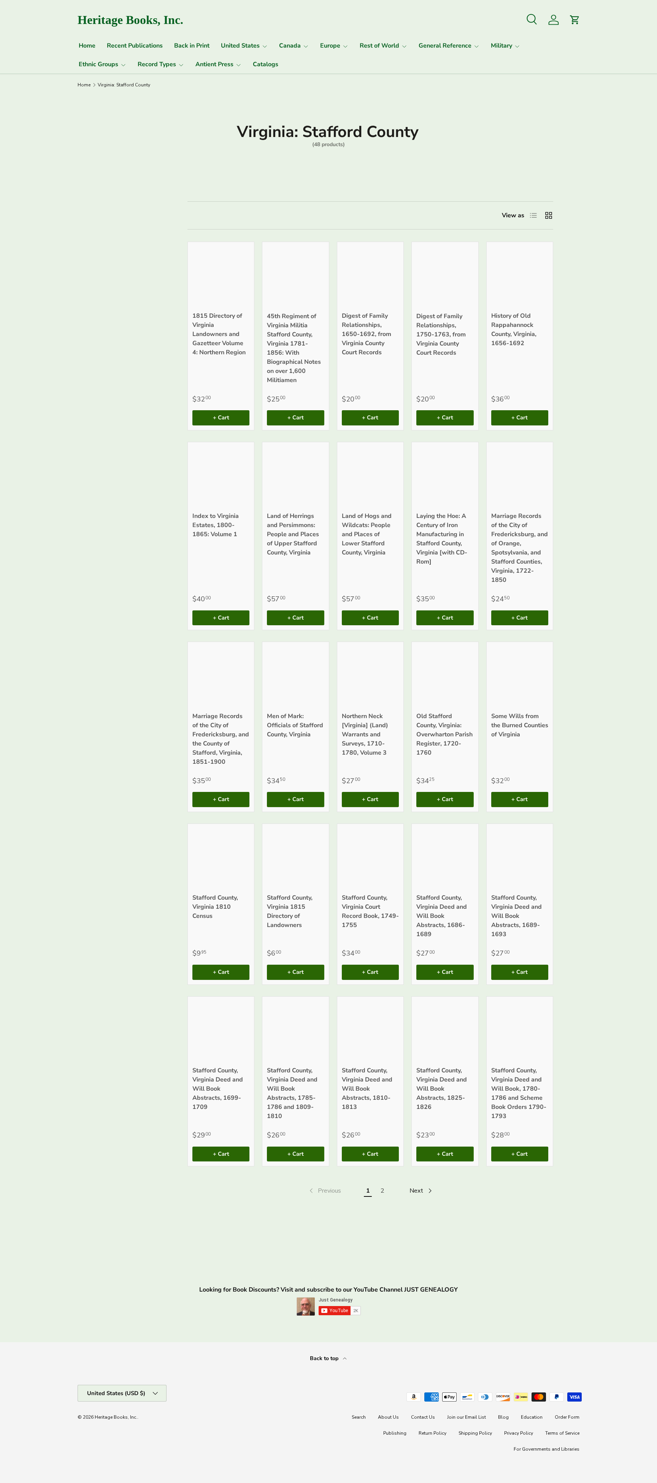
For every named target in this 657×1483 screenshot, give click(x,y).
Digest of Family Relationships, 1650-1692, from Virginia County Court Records (366, 334)
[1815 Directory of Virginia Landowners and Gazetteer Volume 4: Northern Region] (220, 275)
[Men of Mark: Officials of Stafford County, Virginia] (295, 675)
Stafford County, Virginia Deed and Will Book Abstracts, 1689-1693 (516, 916)
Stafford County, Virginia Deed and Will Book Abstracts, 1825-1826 (441, 1088)
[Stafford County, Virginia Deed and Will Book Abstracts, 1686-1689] (444, 857)
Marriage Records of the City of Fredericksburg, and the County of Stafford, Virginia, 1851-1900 (220, 739)
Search (359, 1417)
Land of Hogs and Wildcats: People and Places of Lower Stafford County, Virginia (367, 534)
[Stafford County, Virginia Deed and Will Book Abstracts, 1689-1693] (519, 857)
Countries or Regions (99, 211)
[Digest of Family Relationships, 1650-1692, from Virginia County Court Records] (370, 275)
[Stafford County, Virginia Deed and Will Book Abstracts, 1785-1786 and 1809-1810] (295, 1029)
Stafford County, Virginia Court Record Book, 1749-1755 (370, 911)
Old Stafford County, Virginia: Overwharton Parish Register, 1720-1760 (444, 734)
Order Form (567, 1417)
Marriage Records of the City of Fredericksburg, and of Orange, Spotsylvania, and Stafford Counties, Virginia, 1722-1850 (519, 548)
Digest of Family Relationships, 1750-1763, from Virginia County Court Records (441, 334)
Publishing (394, 1433)
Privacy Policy (518, 1433)
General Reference (445, 45)
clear (147, 248)
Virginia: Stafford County (124, 85)
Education (532, 1417)
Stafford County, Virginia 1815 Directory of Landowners (290, 911)
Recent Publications (135, 45)
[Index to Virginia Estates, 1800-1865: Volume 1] (220, 475)
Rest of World (379, 45)
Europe (330, 45)
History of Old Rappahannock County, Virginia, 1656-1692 (513, 329)
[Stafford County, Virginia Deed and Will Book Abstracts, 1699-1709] (220, 1029)
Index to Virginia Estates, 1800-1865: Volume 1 (215, 525)
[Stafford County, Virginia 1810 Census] (220, 857)
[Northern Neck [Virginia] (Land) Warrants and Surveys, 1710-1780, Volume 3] (370, 675)
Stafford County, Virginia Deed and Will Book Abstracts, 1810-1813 (367, 1088)
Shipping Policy (475, 1433)
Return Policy (432, 1433)
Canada (290, 45)
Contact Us (423, 1417)
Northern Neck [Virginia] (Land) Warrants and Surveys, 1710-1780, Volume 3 (365, 734)
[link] (324, 1190)
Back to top (325, 1358)
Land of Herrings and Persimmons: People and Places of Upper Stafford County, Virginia (293, 534)
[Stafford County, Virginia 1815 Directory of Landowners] (295, 857)
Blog (503, 1417)
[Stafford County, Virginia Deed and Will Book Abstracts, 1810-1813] (370, 1029)
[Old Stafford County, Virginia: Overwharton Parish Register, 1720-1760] (444, 675)
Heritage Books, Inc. (116, 1417)
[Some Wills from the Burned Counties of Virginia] (519, 675)
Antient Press (214, 64)
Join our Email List (466, 1417)
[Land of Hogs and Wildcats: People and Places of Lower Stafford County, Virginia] (370, 475)
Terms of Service (562, 1433)
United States (240, 45)
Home (87, 45)
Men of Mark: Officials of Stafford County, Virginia (295, 725)
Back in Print (191, 45)
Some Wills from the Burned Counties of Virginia (519, 725)
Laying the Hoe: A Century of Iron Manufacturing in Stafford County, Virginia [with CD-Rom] (441, 539)
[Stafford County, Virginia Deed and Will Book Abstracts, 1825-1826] (444, 1029)
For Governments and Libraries (546, 1449)
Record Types (157, 64)
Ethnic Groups (98, 64)
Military (501, 45)
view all (141, 187)
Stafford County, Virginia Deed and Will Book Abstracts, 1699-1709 (217, 1088)
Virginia (92, 248)
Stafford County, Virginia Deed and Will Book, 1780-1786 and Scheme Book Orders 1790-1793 (518, 1093)
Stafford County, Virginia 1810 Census (215, 907)
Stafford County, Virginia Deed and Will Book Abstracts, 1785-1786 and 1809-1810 (292, 1093)
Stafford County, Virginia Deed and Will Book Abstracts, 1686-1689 (441, 916)
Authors (92, 287)
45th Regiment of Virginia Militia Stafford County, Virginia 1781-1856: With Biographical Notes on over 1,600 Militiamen (294, 348)
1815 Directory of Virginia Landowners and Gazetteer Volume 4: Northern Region (219, 334)
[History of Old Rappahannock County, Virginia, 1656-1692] (519, 275)
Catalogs (265, 64)
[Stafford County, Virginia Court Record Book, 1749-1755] (370, 857)
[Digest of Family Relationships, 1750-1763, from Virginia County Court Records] (444, 275)
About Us (388, 1417)
